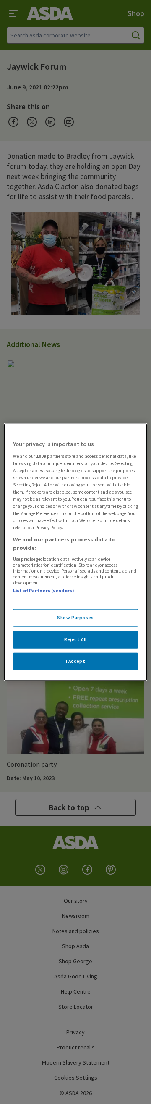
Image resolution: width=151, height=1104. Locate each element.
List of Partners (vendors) (43, 591)
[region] (75, 552)
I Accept (76, 661)
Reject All (75, 639)
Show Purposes (75, 617)
